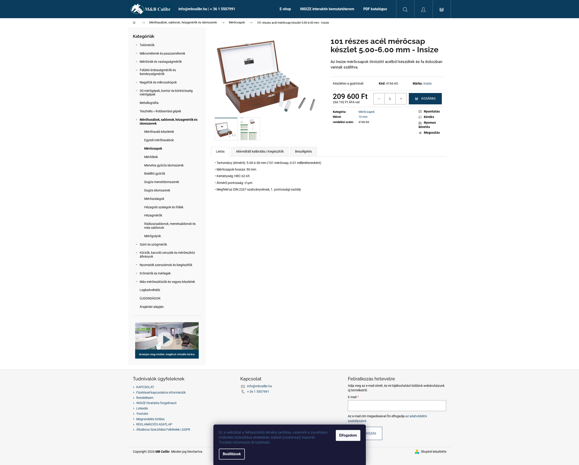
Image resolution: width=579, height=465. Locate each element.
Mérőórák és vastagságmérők (161, 61)
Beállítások (232, 454)
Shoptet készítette (433, 451)
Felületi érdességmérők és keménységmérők (158, 72)
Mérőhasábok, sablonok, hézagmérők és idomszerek (168, 121)
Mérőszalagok (154, 199)
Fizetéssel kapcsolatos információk (161, 392)
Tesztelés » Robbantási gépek (160, 111)
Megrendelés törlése (150, 419)
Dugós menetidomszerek (161, 182)
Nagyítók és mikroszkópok (158, 82)
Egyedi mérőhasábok (159, 140)
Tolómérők (147, 45)
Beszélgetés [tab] (303, 151)
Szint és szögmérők (153, 244)
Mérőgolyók (152, 236)
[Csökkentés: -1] (379, 98)
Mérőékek (151, 157)
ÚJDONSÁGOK (150, 298)
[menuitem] (224, 9)
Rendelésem (144, 398)
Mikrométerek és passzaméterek (162, 53)
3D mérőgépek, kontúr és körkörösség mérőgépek (166, 92)
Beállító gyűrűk (154, 173)
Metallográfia (149, 103)
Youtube (142, 413)
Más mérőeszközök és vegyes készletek (167, 282)
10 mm (363, 116)
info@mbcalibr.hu (259, 386)
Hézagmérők (153, 215)
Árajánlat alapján (152, 307)
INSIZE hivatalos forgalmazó (156, 403)
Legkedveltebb (150, 290)
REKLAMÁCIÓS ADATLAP (154, 424)
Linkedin (142, 408)
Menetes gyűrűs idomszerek (164, 165)
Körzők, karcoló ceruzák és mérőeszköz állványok (167, 254)
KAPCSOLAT (145, 387)
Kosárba (428, 98)
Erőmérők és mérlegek (155, 273)
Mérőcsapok (153, 148)
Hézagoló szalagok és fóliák (163, 207)
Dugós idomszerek (157, 190)
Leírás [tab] (220, 151)
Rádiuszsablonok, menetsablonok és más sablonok (170, 225)
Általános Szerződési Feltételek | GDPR (163, 429)
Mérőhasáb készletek (159, 131)
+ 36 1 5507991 (258, 391)
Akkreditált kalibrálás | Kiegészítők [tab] (260, 151)
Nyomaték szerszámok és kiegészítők (166, 265)
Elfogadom (348, 435)
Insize (427, 83)
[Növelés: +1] (400, 98)
